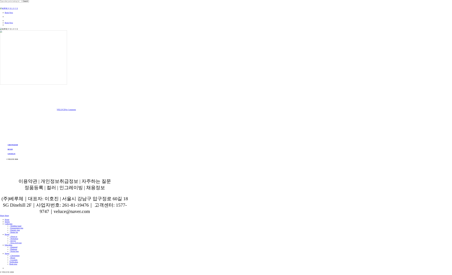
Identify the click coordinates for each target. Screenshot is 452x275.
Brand (7, 234)
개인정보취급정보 (59, 181)
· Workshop (13, 239)
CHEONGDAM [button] (13, 145)
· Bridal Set (13, 232)
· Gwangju (13, 260)
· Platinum (13, 249)
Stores (7, 254)
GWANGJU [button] (11, 154)
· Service (12, 241)
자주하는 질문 (96, 181)
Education (8, 245)
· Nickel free (14, 251)
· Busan (12, 258)
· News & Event (15, 243)
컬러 (51, 187)
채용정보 (95, 187)
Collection (8, 224)
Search (25, 1)
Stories (7, 222)
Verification (13, 262)
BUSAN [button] (10, 149)
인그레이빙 (71, 187)
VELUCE (61, 109)
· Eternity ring (14, 230)
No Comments (70, 110)
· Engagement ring (16, 228)
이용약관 (27, 181)
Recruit (64, 97)
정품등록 (33, 187)
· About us (13, 237)
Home (7, 220)
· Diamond (13, 247)
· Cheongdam (14, 256)
